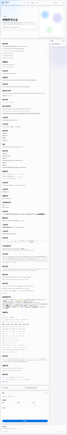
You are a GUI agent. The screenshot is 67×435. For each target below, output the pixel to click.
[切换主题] (64, 3)
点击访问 (6, 381)
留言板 (28, 2)
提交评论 (25, 420)
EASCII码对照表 (5, 387)
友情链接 (32, 2)
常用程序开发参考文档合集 (31, 387)
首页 (24, 2)
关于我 (37, 2)
